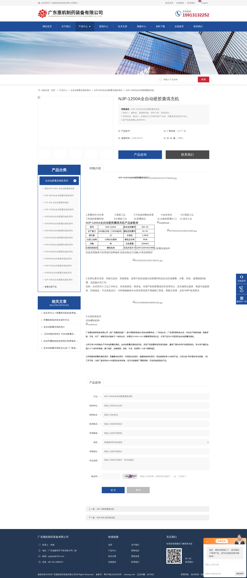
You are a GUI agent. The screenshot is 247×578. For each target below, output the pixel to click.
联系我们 (191, 3)
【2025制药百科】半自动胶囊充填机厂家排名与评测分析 (60, 334)
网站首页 (47, 26)
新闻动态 (135, 550)
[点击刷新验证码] (130, 476)
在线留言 (180, 3)
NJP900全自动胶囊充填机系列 (58, 258)
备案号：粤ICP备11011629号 (109, 574)
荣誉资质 (135, 556)
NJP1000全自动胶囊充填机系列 (59, 251)
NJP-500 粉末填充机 (106, 517)
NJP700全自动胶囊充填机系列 (58, 266)
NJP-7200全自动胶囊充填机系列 (59, 209)
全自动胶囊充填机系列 (81, 90)
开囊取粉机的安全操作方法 (56, 320)
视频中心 (141, 26)
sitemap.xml (129, 574)
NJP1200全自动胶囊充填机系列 (108, 90)
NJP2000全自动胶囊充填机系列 (59, 223)
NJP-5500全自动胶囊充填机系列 (59, 195)
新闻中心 (103, 26)
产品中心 (83, 26)
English (204, 3)
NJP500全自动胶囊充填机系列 (58, 273)
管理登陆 (185, 574)
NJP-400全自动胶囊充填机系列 (58, 280)
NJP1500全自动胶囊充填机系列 (59, 237)
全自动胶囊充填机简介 (54, 327)
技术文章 (122, 26)
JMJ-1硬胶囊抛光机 (105, 509)
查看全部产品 (51, 287)
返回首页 (169, 3)
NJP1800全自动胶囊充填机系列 (59, 230)
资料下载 (160, 26)
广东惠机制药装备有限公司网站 (63, 3)
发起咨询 (239, 574)
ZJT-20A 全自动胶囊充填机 (57, 202)
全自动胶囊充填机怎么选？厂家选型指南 (60, 348)
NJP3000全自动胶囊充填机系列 (59, 216)
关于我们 (66, 26)
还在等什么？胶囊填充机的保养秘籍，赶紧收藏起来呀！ (60, 313)
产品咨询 (140, 154)
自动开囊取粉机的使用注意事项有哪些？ (60, 341)
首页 (53, 90)
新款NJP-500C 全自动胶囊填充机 (59, 188)
